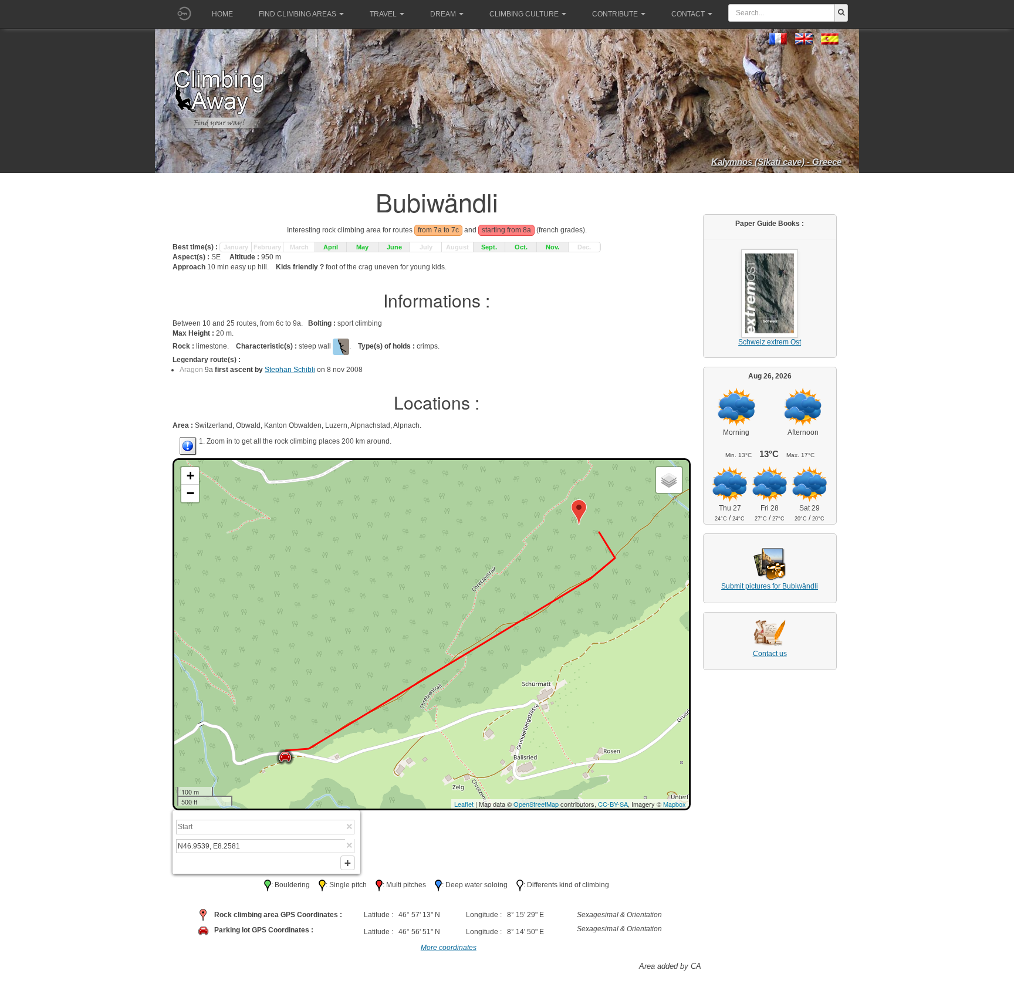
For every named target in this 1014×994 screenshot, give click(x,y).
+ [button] (190, 475)
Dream (443, 14)
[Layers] (669, 480)
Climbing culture (524, 14)
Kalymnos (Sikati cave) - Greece (776, 162)
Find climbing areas (297, 14)
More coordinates (448, 948)
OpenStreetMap (536, 804)
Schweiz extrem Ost (769, 342)
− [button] (190, 493)
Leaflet (464, 804)
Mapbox (674, 804)
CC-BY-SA (613, 804)
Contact (688, 14)
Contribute (615, 14)
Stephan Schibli (290, 370)
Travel (383, 14)
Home (222, 14)
